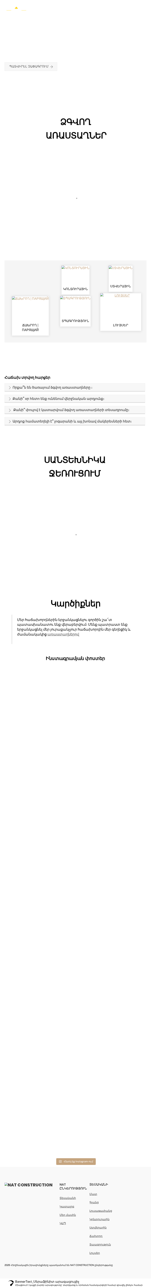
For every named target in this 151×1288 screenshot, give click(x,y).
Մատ (93, 1194)
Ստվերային (98, 1227)
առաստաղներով (63, 634)
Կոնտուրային (99, 1219)
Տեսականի (68, 1198)
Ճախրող (95, 1236)
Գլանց (94, 1202)
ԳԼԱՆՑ (75, 156)
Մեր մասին (68, 1215)
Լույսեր (94, 1253)
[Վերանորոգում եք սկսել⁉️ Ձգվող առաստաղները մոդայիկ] (75, 707)
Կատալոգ (67, 1206)
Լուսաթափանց (100, 1210)
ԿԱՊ (63, 1223)
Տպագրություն (100, 1244)
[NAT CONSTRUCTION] (16, 11)
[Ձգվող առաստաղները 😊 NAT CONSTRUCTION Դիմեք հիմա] (75, 789)
